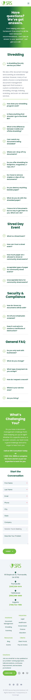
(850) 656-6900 (15, 596)
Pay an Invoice (22, 645)
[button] (15, 64)
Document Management (8, 622)
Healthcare (22, 622)
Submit (8, 551)
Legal (22, 619)
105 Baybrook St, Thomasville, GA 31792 (15, 576)
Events (8, 645)
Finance (22, 629)
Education (22, 633)
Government (22, 626)
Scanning (8, 631)
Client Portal (22, 641)
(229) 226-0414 (15, 586)
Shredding (8, 627)
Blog (8, 641)
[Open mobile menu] (28, 3)
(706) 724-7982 (15, 605)
